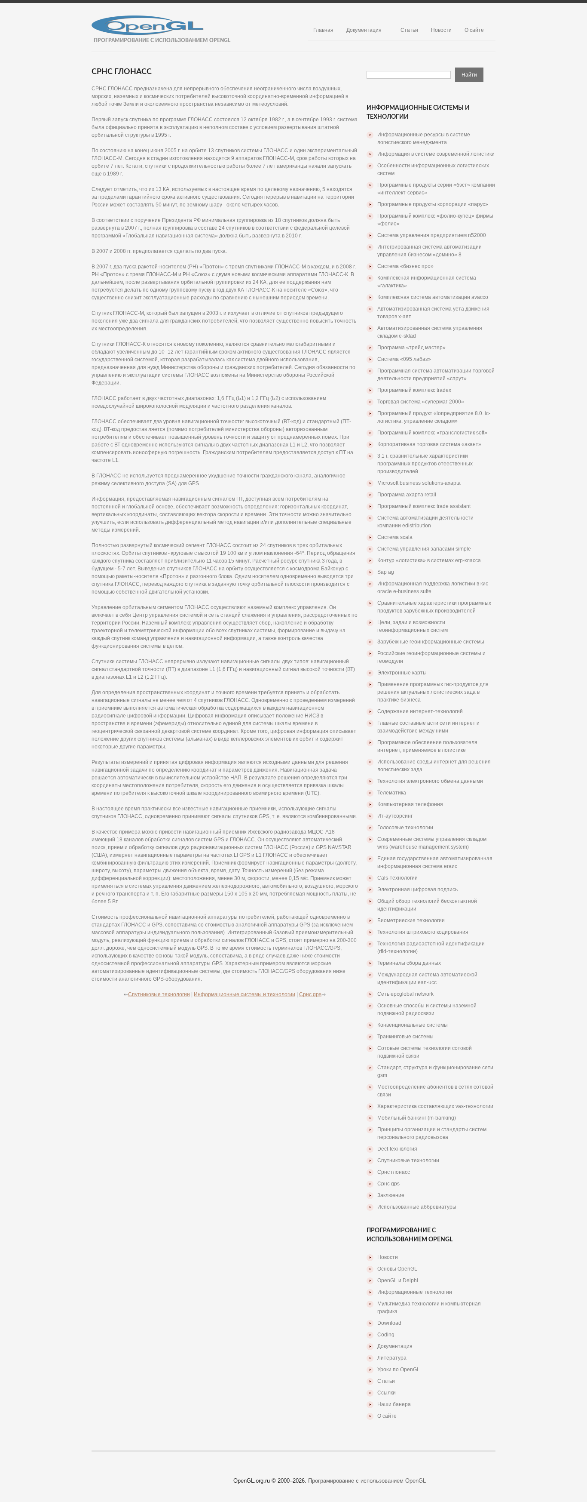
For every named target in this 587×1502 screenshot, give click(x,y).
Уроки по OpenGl (397, 1370)
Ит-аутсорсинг (395, 816)
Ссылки (386, 1393)
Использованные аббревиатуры (416, 1207)
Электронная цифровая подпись (417, 889)
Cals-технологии (397, 878)
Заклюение (390, 1195)
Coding (385, 1335)
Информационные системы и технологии (244, 994)
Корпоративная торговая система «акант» (429, 444)
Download (389, 1323)
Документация (364, 30)
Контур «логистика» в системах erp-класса (429, 560)
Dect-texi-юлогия (397, 1149)
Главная (323, 30)
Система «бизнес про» (405, 266)
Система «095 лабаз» (404, 359)
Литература (392, 1358)
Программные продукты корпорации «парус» (432, 204)
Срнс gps (310, 994)
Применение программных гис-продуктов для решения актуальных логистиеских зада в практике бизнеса (433, 692)
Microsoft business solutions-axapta (419, 483)
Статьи (409, 30)
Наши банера (394, 1404)
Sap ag (385, 572)
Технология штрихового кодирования (422, 932)
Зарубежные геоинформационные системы (430, 642)
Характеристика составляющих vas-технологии (435, 1106)
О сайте (474, 30)
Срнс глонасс (393, 1172)
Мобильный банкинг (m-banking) (416, 1118)
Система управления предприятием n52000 (431, 235)
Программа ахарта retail (406, 495)
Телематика (391, 793)
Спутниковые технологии (159, 994)
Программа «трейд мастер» (411, 348)
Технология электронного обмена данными (430, 781)
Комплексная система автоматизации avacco (432, 297)
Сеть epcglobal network (405, 994)
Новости (441, 30)
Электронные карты (402, 673)
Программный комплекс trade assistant (424, 506)
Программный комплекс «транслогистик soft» (432, 433)
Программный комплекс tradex (414, 390)
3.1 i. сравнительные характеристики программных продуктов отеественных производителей (425, 463)
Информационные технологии (414, 1292)
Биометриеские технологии (411, 920)
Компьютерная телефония (410, 804)
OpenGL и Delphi (397, 1280)
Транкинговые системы (405, 1037)
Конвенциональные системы (412, 1025)
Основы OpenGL (397, 1269)
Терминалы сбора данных (409, 963)
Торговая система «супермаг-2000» (420, 402)
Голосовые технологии (405, 828)
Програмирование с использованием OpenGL (367, 1480)
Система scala (395, 537)
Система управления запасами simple (424, 549)
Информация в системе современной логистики (436, 154)
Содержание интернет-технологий (420, 711)
